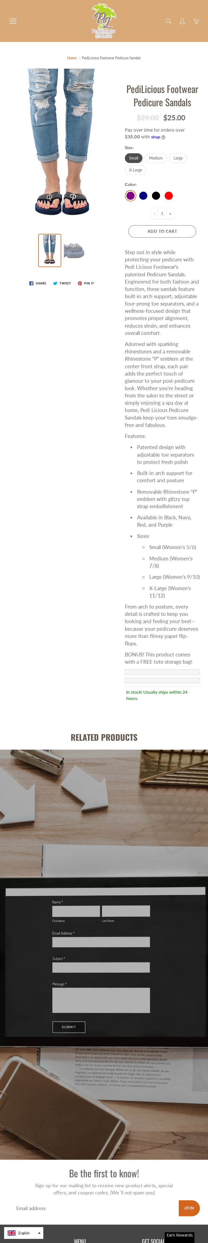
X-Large (135, 170)
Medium (156, 158)
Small (133, 158)
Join (189, 1208)
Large (178, 158)
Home (72, 58)
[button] (23, 1233)
